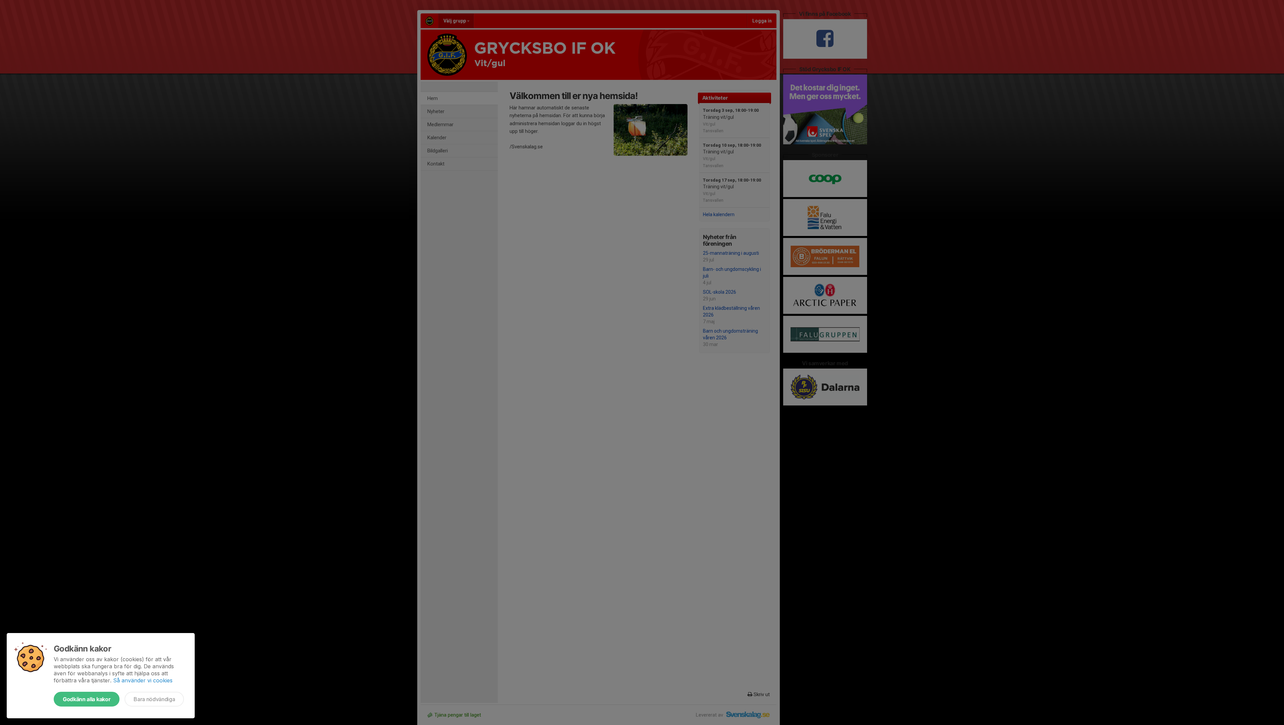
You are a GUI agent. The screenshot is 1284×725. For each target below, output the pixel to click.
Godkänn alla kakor (86, 699)
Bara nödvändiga (154, 699)
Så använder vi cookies (143, 680)
